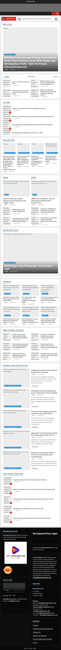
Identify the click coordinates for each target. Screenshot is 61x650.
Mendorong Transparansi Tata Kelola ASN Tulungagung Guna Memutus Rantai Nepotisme (37, 160)
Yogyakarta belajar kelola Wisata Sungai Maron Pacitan (37, 18)
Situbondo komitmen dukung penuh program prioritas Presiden (7, 356)
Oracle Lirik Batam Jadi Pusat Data (7, 84)
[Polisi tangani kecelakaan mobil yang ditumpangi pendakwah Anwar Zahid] (49, 311)
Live (57, 13)
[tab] (6, 77)
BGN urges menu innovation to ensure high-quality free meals (7, 93)
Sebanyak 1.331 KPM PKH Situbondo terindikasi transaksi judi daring (35, 337)
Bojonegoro (7, 293)
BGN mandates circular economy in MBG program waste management (35, 84)
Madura (6, 194)
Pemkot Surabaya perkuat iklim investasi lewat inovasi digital (8, 519)
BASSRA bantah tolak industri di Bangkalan (7, 211)
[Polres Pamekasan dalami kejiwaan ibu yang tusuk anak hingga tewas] (16, 188)
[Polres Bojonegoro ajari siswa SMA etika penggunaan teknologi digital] (30, 290)
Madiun (34, 194)
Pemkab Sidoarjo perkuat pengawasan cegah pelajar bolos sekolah (7, 126)
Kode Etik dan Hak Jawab (39, 635)
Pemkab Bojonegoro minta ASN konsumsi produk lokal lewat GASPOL (11, 298)
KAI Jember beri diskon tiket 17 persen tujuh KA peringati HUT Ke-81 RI (35, 356)
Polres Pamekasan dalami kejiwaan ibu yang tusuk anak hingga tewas (14, 201)
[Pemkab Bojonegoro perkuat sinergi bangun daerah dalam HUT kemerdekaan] (49, 290)
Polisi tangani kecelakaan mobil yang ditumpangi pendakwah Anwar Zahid (48, 320)
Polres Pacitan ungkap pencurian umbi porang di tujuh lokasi (16, 419)
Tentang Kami (37, 632)
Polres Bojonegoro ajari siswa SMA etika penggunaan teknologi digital (29, 299)
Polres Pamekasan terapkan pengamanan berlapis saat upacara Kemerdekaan (7, 221)
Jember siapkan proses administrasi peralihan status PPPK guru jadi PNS (7, 337)
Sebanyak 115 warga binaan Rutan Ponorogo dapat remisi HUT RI (16, 439)
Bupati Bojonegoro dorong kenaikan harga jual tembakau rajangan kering (30, 320)
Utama (30, 648)
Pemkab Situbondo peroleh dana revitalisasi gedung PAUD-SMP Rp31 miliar (7, 347)
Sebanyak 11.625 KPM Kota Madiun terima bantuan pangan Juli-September (35, 211)
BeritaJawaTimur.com (10, 54)
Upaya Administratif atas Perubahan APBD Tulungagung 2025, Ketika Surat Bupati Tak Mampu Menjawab (23, 160)
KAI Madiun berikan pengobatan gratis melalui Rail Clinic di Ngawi (16, 398)
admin (6, 69)
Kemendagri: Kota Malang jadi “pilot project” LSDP (7, 134)
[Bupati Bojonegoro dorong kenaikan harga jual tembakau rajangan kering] (30, 311)
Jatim (34, 648)
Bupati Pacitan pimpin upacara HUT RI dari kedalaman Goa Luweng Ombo (16, 460)
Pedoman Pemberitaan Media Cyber (43, 628)
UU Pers (35, 642)
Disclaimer (36, 625)
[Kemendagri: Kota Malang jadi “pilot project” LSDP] (30, 253)
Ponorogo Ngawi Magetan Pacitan (13, 385)
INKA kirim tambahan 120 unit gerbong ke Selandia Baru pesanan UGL (7, 117)
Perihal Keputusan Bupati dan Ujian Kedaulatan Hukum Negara (51, 159)
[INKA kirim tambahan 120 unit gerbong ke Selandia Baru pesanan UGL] (44, 188)
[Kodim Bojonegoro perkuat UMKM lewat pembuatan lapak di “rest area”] (11, 311)
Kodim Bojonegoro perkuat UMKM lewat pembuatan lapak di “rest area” (11, 320)
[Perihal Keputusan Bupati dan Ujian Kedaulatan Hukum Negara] (51, 149)
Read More (35, 386)
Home (26, 648)
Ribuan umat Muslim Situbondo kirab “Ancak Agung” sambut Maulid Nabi (35, 347)
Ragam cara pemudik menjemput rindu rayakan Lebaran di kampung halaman (35, 93)
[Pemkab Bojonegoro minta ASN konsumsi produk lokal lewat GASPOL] (11, 290)
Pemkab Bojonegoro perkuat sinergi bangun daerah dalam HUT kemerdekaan (49, 298)
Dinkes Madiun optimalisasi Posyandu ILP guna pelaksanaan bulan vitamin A (35, 221)
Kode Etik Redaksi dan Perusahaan (42, 639)
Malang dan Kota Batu (10, 262)
